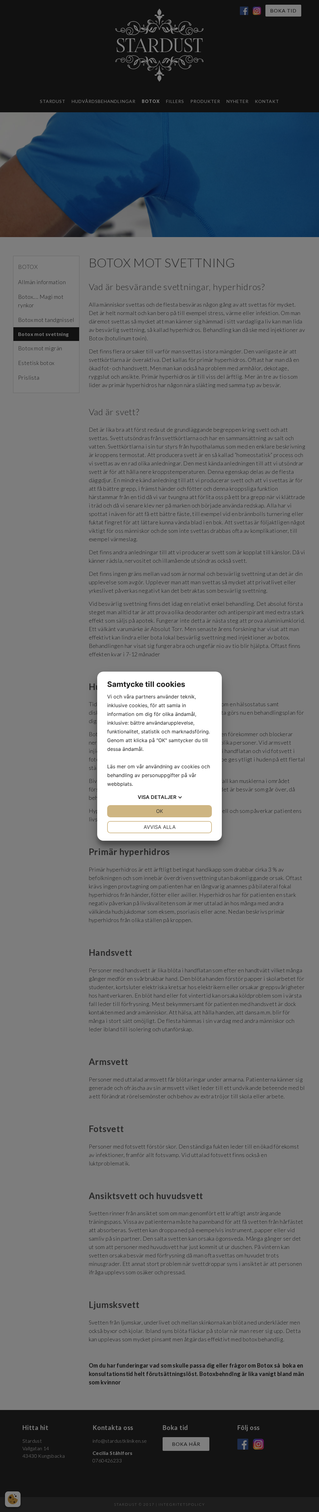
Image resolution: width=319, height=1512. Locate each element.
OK (159, 811)
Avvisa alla (160, 827)
